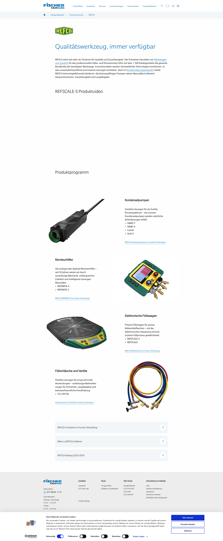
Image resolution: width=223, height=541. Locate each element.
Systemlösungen (116, 6)
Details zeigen (138, 536)
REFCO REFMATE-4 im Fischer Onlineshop (72, 298)
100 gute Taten (106, 486)
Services (102, 6)
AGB (147, 486)
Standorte (91, 6)
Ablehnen (188, 531)
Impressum (150, 492)
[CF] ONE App (83, 489)
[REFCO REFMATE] (146, 278)
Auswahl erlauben (187, 524)
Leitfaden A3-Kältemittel (109, 489)
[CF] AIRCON (128, 495)
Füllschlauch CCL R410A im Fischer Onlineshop (74, 402)
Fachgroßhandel (149, 6)
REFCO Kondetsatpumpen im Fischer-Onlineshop (145, 242)
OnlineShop (78, 6)
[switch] (83, 536)
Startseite (44, 15)
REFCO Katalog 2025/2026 (70, 455)
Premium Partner (76, 15)
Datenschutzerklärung (154, 489)
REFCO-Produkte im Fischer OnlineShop (77, 427)
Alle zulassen (187, 518)
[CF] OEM (127, 492)
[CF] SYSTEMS (129, 489)
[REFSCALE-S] (77, 333)
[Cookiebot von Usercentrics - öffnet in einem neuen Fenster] (31, 536)
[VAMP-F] (77, 221)
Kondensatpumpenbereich (140, 70)
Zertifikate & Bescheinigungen (156, 498)
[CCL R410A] (146, 386)
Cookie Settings (84, 501)
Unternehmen (133, 6)
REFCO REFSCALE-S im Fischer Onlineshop (142, 351)
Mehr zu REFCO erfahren (69, 441)
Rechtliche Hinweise (153, 495)
